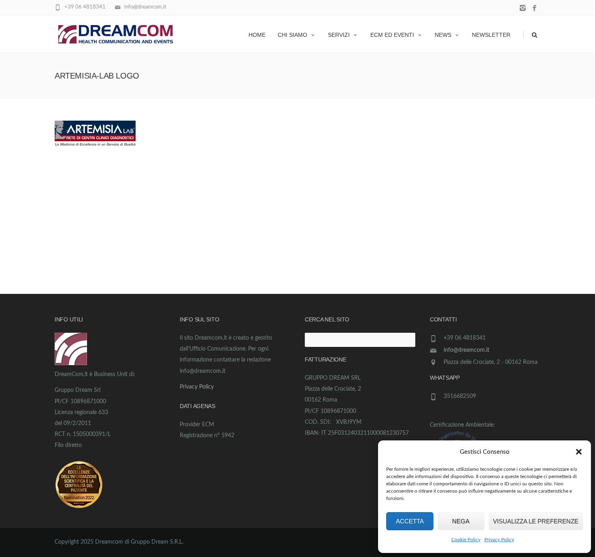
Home (257, 35)
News (443, 35)
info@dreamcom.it (466, 350)
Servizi (339, 35)
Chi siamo (292, 35)
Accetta (410, 521)
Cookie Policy (465, 539)
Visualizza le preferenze (535, 521)
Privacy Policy (499, 539)
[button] (579, 452)
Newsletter (491, 35)
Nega (461, 521)
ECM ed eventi (392, 35)
